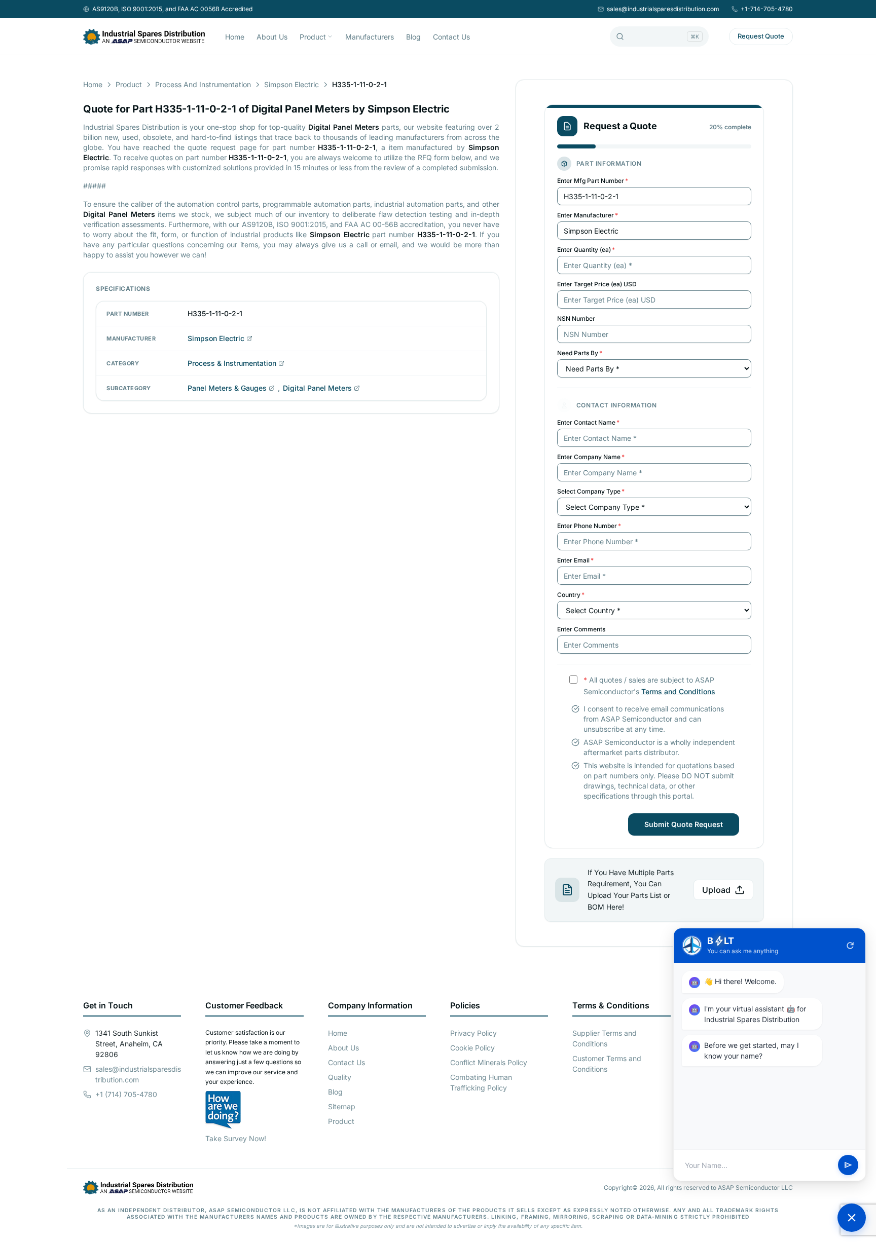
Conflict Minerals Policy (488, 1062)
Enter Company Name (591, 457)
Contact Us (451, 36)
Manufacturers (369, 36)
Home (234, 36)
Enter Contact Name (588, 422)
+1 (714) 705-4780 (126, 1094)
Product (313, 36)
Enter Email (575, 560)
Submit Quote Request (683, 824)
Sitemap (341, 1106)
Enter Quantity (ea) (586, 249)
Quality (339, 1077)
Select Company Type (591, 491)
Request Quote (761, 36)
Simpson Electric (291, 84)
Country (571, 594)
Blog (413, 36)
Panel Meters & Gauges (227, 388)
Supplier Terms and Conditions (604, 1038)
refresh (850, 945)
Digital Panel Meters (317, 388)
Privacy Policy (473, 1033)
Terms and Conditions (678, 691)
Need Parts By (579, 353)
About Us (272, 36)
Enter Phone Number (589, 526)
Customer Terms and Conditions (606, 1063)
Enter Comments (581, 629)
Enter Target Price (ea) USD (597, 284)
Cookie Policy (472, 1047)
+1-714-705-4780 (767, 9)
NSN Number (576, 318)
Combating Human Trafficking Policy (481, 1082)
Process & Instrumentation (232, 363)
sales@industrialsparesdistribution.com (663, 9)
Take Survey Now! (235, 1138)
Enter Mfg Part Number (592, 180)
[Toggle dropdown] (330, 36)
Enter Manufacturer (587, 215)
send (848, 1165)
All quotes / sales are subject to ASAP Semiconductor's (649, 685)
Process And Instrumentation (203, 84)
